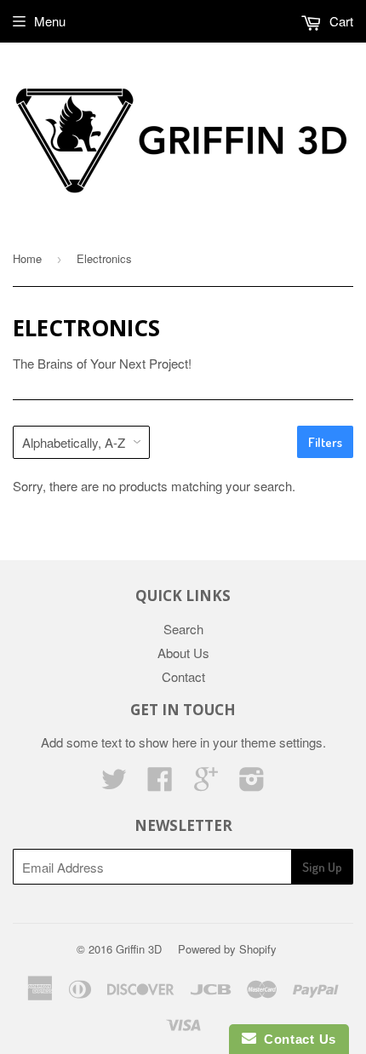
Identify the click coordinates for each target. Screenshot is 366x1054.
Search (183, 629)
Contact (183, 676)
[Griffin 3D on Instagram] (252, 784)
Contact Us (296, 1039)
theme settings (282, 742)
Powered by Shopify (227, 949)
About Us (183, 653)
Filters (325, 442)
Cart (339, 21)
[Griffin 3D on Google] (206, 784)
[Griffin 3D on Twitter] (114, 784)
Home (27, 258)
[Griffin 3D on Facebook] (160, 784)
